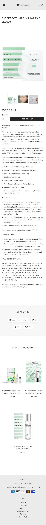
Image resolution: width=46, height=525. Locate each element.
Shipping (23, 508)
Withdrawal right (23, 511)
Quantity (5, 115)
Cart (40, 5)
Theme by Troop (12, 487)
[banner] (23, 5)
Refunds (23, 514)
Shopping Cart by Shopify (30, 487)
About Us (23, 505)
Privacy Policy (23, 517)
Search (23, 502)
